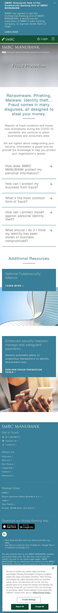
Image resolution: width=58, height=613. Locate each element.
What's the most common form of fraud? (25, 200)
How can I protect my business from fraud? (22, 186)
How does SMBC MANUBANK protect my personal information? (23, 170)
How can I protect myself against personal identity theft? (24, 216)
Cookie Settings (29, 600)
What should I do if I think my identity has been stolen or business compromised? (25, 236)
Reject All (20, 607)
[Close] (53, 568)
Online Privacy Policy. (42, 593)
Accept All (39, 607)
